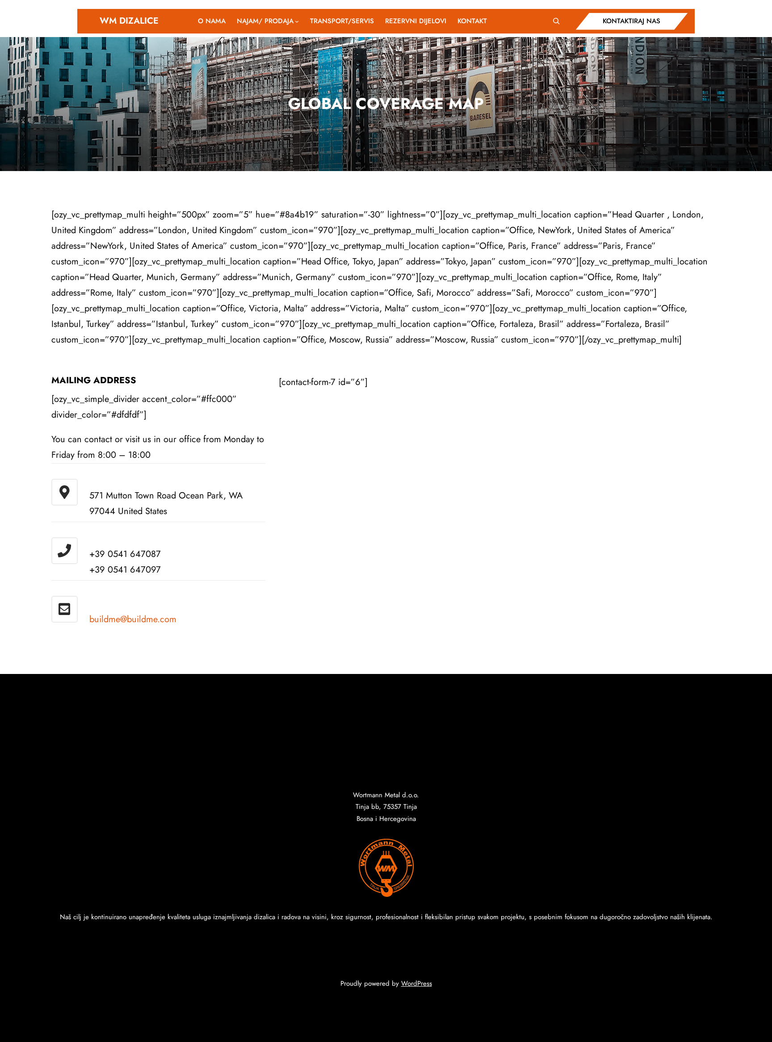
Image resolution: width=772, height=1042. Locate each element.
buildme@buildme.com (132, 619)
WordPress (416, 983)
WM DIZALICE (129, 20)
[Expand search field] (556, 21)
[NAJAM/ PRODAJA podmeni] (297, 21)
